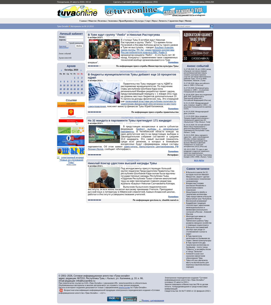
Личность (163, 20)
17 (82, 85)
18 (61, 89)
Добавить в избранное (142, 2)
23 (78, 89)
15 (75, 85)
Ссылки (71, 100)
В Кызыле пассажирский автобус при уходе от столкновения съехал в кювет (197, 230)
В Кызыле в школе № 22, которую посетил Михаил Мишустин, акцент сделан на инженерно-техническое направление (198, 176)
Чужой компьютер (76, 43)
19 (64, 89)
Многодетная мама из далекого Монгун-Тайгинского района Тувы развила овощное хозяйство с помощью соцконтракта (199, 220)
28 (71, 93)
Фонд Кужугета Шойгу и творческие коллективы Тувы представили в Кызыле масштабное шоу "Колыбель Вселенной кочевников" (199, 196)
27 (68, 93)
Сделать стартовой (122, 2)
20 (68, 89)
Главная (83, 20)
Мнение (188, 20)
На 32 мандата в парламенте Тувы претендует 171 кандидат (130, 120)
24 (82, 89)
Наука (154, 20)
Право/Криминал (126, 20)
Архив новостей (65, 57)
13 (68, 85)
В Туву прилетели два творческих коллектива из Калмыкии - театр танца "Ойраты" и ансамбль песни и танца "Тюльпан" (198, 247)
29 (75, 93)
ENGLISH (210, 2)
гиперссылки (124, 287)
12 (64, 85)
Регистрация (62, 46)
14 (71, 85)
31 (82, 93)
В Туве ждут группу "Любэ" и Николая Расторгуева (124, 34)
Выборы (140, 117)
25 (61, 93)
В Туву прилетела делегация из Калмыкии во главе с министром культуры (198, 238)
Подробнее (173, 62)
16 (78, 85)
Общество (92, 20)
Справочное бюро (175, 20)
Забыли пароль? (64, 47)
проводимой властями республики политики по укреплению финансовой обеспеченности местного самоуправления (132, 104)
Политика (102, 20)
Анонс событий (65, 53)
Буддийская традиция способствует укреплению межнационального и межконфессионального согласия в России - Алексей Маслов (198, 208)
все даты (199, 160)
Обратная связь (197, 2)
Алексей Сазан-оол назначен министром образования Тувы (195, 256)
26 (64, 93)
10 (82, 81)
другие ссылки (71, 164)
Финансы (141, 71)
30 (78, 93)
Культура (139, 20)
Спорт (148, 20)
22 (75, 89)
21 (71, 89)
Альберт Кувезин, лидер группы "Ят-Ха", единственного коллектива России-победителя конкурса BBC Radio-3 (147, 50)
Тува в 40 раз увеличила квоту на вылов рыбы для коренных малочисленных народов (198, 263)
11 (61, 85)
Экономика (113, 20)
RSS (156, 2)
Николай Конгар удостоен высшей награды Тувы (122, 163)
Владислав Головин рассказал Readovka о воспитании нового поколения (196, 186)
